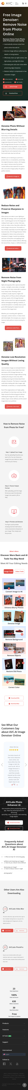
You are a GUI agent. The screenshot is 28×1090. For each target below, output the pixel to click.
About (5, 1073)
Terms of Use (14, 1075)
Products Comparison (13, 1073)
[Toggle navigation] (26, 3)
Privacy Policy (7, 1075)
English (7, 1054)
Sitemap (21, 1073)
